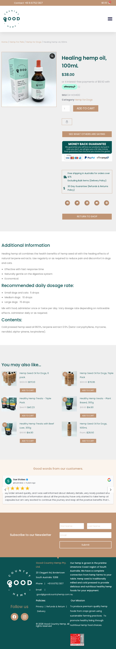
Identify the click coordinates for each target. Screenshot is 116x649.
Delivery (41, 611)
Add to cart (86, 108)
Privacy (40, 606)
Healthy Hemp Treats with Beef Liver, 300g (37, 425)
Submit (86, 544)
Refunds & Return (56, 606)
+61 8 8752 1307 (55, 583)
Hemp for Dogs (33, 42)
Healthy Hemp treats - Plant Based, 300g (95, 400)
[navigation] (5, 490)
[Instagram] (24, 617)
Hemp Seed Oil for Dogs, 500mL (93, 425)
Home (5, 42)
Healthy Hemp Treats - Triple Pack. (35, 400)
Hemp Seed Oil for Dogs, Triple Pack (96, 375)
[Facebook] (14, 617)
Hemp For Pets (17, 42)
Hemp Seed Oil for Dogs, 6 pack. (34, 375)
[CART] (67, 121)
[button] (110, 19)
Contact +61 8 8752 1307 (28, 3)
